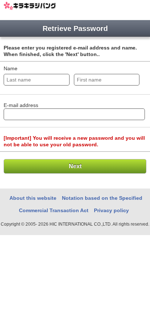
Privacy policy (111, 210)
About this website (32, 198)
